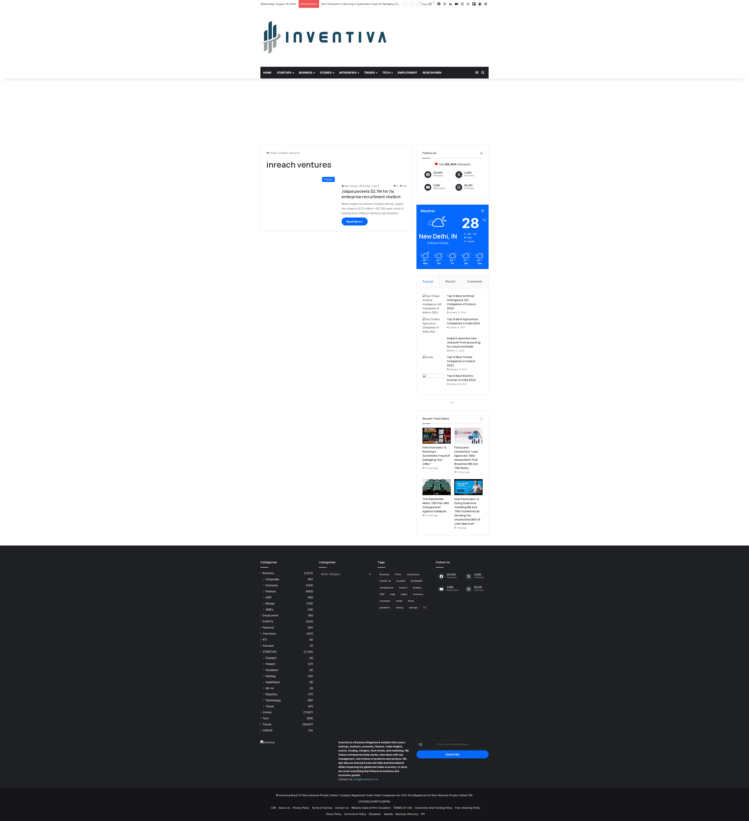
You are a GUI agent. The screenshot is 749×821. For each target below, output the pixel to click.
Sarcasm (268, 645)
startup (399, 607)
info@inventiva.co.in (366, 779)
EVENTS (268, 621)
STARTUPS (270, 651)
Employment (407, 72)
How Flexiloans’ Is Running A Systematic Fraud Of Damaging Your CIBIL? (436, 456)
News (411, 600)
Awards (388, 814)
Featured (268, 627)
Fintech (270, 664)
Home (267, 72)
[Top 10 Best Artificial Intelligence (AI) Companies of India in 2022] (433, 304)
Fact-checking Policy (467, 807)
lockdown (385, 600)
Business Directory (407, 814)
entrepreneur (387, 587)
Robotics (271, 694)
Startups (284, 72)
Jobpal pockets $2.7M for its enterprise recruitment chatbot (371, 194)
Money (270, 603)
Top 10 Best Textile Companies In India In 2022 (461, 361)
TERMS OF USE (402, 807)
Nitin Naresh (351, 186)
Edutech (271, 658)
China (398, 574)
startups (413, 607)
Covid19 (400, 580)
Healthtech (273, 682)
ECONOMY (417, 580)
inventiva (418, 594)
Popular (428, 281)
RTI (265, 639)
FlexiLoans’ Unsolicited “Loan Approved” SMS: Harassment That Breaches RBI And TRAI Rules (378, 3)
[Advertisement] (374, 111)
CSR (273, 807)
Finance (271, 591)
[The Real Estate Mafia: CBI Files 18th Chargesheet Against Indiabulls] (436, 487)
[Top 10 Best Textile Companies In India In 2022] (433, 362)
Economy (272, 585)
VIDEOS (267, 730)
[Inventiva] (323, 37)
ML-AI (270, 688)
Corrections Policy (355, 814)
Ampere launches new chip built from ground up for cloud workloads (464, 342)
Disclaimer (375, 814)
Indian (404, 594)
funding (417, 587)
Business (305, 72)
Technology (273, 700)
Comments (474, 281)
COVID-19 (385, 580)
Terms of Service (322, 807)
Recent (450, 281)
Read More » (354, 221)
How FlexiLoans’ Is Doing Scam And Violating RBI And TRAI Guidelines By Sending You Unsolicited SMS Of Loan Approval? (467, 511)
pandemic (385, 607)
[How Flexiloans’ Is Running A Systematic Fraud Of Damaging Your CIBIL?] (436, 436)
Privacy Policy (301, 807)
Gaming (271, 676)
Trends (369, 72)
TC (424, 607)
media (399, 600)
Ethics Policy (333, 814)
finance (403, 587)
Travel (269, 706)
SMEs (269, 609)
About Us (284, 807)
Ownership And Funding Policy (433, 807)
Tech (386, 72)
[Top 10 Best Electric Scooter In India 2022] (433, 381)
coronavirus (413, 574)
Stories (326, 72)
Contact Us (342, 807)
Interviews (347, 72)
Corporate (272, 579)
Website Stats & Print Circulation (371, 807)
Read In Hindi (432, 72)
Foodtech (272, 670)
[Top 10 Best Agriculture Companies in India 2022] (433, 325)
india (392, 594)
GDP (269, 597)
